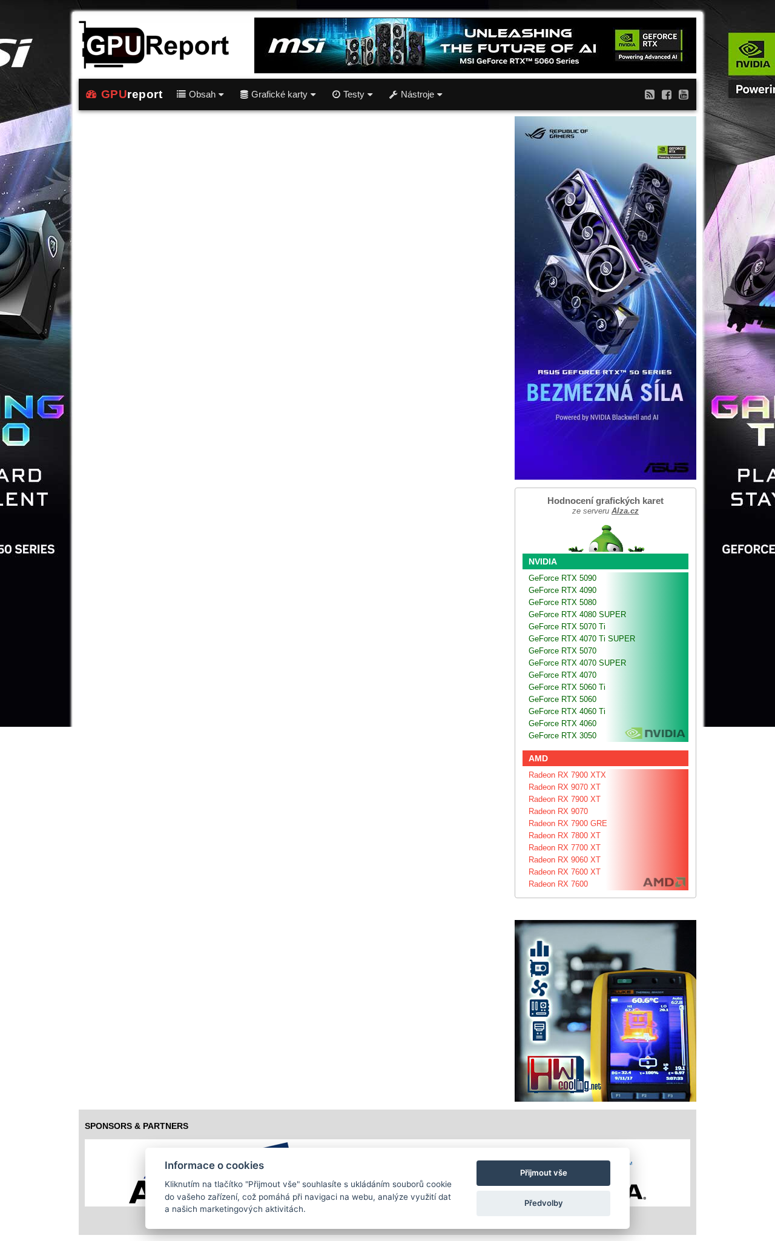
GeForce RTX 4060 (562, 723)
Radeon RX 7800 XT (565, 835)
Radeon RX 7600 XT (565, 871)
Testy (353, 94)
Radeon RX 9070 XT (565, 787)
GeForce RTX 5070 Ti (567, 626)
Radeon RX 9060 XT (565, 859)
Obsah (202, 94)
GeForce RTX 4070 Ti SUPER (582, 638)
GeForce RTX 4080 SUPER (577, 614)
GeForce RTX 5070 (562, 650)
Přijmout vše (543, 1172)
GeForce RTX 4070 (562, 675)
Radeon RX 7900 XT (565, 799)
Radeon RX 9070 (558, 811)
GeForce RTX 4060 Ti (567, 711)
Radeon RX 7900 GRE (568, 823)
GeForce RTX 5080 (562, 602)
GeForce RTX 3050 (562, 735)
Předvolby (543, 1203)
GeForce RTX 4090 (562, 590)
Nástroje (417, 94)
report (132, 94)
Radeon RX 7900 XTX (567, 774)
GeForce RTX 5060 (562, 699)
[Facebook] (666, 94)
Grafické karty (279, 94)
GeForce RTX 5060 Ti (567, 687)
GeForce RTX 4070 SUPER (577, 662)
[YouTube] (683, 94)
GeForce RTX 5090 (562, 578)
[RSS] (650, 94)
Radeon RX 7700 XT (565, 847)
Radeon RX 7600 (558, 884)
